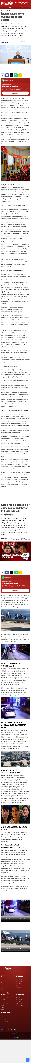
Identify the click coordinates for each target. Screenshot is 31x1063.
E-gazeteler (19, 985)
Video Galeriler (19, 983)
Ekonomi (3, 980)
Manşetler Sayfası (20, 981)
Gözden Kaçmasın (5, 1003)
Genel (2, 1007)
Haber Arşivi (19, 987)
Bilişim (2, 1009)
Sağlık (2, 985)
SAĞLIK (22, 8)
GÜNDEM (3, 8)
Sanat (2, 1001)
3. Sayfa (2, 983)
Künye (2, 1015)
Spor (2, 981)
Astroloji (3, 999)
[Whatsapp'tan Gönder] (16, 75)
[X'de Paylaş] (11, 75)
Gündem (3, 978)
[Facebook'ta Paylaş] (7, 75)
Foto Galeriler (19, 1003)
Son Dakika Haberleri (5, 1021)
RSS (6, 1033)
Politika (2, 987)
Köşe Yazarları (19, 979)
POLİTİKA (9, 8)
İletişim (2, 1017)
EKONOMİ (16, 8)
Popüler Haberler (5, 997)
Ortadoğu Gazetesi (6, 10)
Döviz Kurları (19, 997)
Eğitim (2, 989)
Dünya (2, 1005)
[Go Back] (27, 1060)
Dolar (27, 2)
